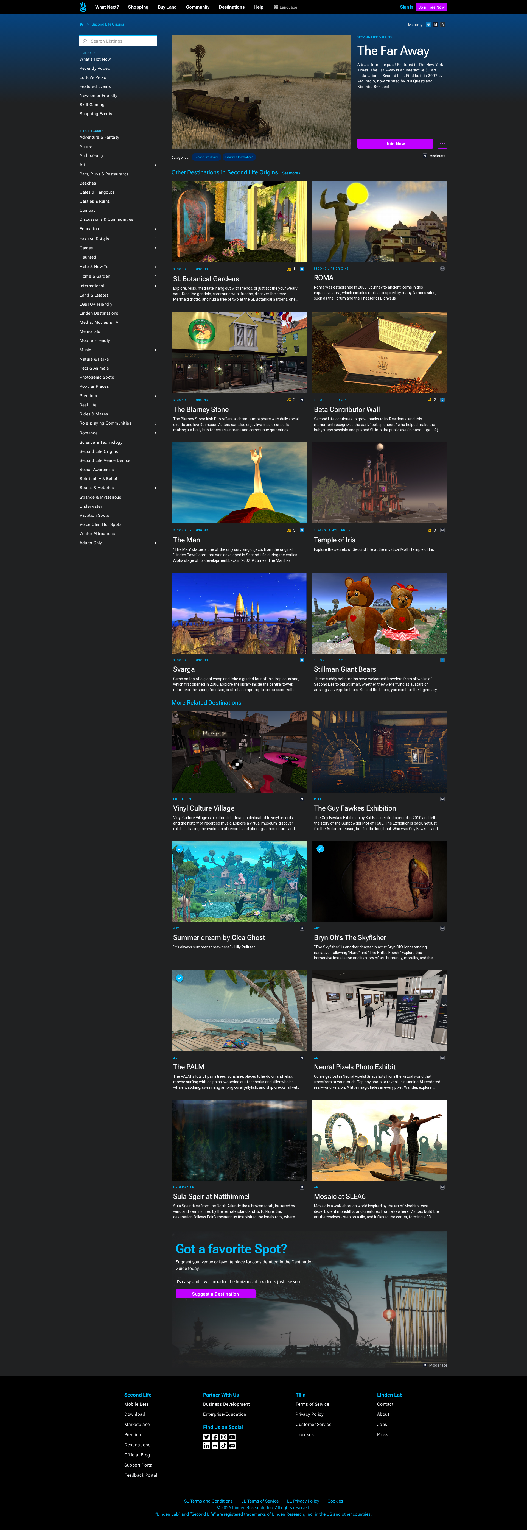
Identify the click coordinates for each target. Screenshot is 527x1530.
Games (86, 247)
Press (382, 1434)
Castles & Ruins (95, 201)
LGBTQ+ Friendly (96, 304)
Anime (86, 146)
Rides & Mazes (94, 414)
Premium (88, 395)
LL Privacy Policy (303, 1501)
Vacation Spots (94, 515)
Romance (89, 433)
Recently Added (95, 68)
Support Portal (139, 1465)
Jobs (382, 1424)
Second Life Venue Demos (105, 460)
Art (82, 164)
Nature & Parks (94, 359)
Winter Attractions (97, 533)
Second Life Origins (108, 24)
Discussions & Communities (106, 219)
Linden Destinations (99, 313)
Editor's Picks (93, 77)
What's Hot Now (95, 59)
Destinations (137, 1444)
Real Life (88, 405)
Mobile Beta (136, 1404)
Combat (87, 210)
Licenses (305, 1434)
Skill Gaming (92, 104)
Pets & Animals (94, 368)
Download (134, 1414)
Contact (385, 1404)
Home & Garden (95, 276)
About (383, 1414)
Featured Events (95, 86)
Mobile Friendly (95, 340)
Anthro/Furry (91, 155)
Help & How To (94, 266)
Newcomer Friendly (98, 95)
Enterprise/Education (224, 1414)
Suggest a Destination (215, 1294)
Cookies (335, 1501)
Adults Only (91, 542)
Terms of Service (312, 1404)
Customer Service (313, 1424)
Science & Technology (101, 442)
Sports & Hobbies (97, 487)
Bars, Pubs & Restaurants (104, 174)
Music (85, 349)
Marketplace (137, 1424)
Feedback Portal (141, 1475)
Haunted (88, 257)
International (92, 285)
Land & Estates (94, 295)
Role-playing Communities (105, 423)
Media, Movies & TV (99, 322)
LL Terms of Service (260, 1501)
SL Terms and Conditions (208, 1501)
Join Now (395, 143)
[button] (107, 7)
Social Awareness (97, 469)
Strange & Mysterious (100, 497)
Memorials (90, 331)
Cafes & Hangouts (97, 192)
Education (89, 228)
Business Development (226, 1404)
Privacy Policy (309, 1414)
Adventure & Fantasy (99, 137)
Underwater (91, 506)
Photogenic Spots (97, 377)
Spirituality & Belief (98, 478)
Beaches (88, 183)
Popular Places (94, 386)
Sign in (406, 7)
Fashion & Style (95, 238)
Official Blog (137, 1455)
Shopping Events (96, 113)
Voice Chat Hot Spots (100, 524)
